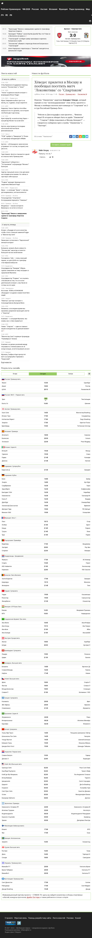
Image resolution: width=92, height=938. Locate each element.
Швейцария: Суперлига (13, 650)
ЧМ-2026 (26, 9)
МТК (3, 613)
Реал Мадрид (85, 442)
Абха (88, 629)
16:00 (46, 403)
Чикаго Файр (85, 771)
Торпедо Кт (86, 854)
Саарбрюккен (6, 486)
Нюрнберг (87, 492)
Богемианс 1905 (84, 692)
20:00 (46, 547)
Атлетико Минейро (84, 720)
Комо (88, 454)
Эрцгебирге (6, 489)
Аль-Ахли (5, 629)
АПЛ (6, 90)
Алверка (87, 550)
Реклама (70, 918)
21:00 (46, 566)
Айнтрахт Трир (6, 509)
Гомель (87, 670)
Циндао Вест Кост (8, 746)
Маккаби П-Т (6, 866)
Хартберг (87, 642)
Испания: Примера (11, 431)
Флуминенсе (6, 717)
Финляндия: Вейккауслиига (14, 826)
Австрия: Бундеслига (12, 638)
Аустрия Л (86, 645)
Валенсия (5, 438)
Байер (88, 479)
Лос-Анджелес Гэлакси (82, 774)
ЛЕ (6, 15)
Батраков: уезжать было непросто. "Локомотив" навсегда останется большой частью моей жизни (13, 250)
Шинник (87, 403)
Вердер (87, 499)
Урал (3, 399)
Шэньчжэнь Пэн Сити (9, 736)
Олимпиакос (6, 708)
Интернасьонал (7, 720)
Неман (88, 673)
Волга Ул (5, 403)
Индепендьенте (7, 814)
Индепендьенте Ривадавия (80, 814)
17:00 (46, 416)
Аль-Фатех (5, 623)
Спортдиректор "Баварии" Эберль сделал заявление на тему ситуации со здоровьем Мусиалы (15, 270)
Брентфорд (5, 426)
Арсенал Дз (86, 666)
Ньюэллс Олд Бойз (8, 817)
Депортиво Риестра (83, 820)
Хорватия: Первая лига (13, 752)
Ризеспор (5, 598)
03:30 (46, 788)
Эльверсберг (85, 502)
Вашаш (4, 610)
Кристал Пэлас (85, 422)
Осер (88, 521)
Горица (88, 755)
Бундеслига (9, 266)
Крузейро (5, 724)
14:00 (46, 479)
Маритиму (5, 544)
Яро (3, 833)
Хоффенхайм (85, 489)
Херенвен (5, 570)
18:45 (46, 623)
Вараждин (86, 759)
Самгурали (86, 857)
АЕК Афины (6, 705)
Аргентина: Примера (12, 803)
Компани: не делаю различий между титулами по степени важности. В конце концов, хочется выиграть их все (15, 346)
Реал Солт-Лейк (85, 768)
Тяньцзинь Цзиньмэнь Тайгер (80, 733)
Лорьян (87, 528)
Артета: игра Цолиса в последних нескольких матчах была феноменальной (13, 128)
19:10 (46, 626)
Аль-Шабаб (86, 633)
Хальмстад (86, 842)
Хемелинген (6, 496)
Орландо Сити (7, 768)
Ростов (87, 386)
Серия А (7, 298)
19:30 (46, 426)
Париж (88, 535)
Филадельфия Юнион (82, 794)
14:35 (46, 736)
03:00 (46, 817)
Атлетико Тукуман (8, 810)
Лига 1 (7, 134)
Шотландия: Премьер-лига (14, 879)
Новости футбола (40, 73)
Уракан (4, 820)
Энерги (4, 482)
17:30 (46, 544)
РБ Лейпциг (86, 509)
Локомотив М (82, 94)
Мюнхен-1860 (6, 512)
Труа (3, 535)
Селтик (87, 882)
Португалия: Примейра (13, 540)
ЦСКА (4, 389)
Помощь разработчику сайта (39, 918)
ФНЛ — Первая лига (11, 98)
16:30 (46, 486)
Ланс (3, 521)
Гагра (88, 851)
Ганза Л (4, 499)
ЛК (11, 15)
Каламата (5, 701)
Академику (86, 544)
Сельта (87, 438)
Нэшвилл (5, 788)
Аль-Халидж (6, 633)
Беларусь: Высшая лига (13, 663)
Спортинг (5, 550)
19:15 (46, 582)
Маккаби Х (5, 873)
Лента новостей (9, 73)
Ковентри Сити (77, 29)
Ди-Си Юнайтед (85, 784)
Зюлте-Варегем (7, 579)
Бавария (8, 342)
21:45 (46, 457)
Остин (4, 794)
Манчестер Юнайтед (83, 413)
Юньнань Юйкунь (84, 743)
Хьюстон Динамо (84, 791)
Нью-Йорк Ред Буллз (8, 771)
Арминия (87, 506)
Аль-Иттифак (86, 623)
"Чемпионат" (48, 136)
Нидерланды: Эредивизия (14, 556)
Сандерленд (86, 416)
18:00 (46, 386)
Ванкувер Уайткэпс (8, 798)
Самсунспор (86, 598)
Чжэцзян (87, 736)
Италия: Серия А (10, 447)
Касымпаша (86, 594)
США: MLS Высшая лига (13, 764)
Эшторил (5, 547)
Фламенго (86, 724)
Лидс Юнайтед (85, 419)
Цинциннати (6, 781)
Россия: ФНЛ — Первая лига (14, 395)
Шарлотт (5, 784)
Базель (87, 657)
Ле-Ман (4, 525)
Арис (88, 701)
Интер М (4, 451)
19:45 (46, 563)
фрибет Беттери (33, 897)
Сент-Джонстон (7, 882)
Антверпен (5, 585)
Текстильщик (85, 399)
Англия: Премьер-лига (72, 39)
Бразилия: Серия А (11, 713)
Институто (86, 810)
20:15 (46, 389)
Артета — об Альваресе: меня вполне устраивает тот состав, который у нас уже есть (14, 146)
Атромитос (86, 708)
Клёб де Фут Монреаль (9, 774)
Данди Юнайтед (7, 889)
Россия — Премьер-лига (67, 94)
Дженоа (4, 461)
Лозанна (87, 654)
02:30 (46, 724)
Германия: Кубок (11, 475)
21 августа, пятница (9, 225)
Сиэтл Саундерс (84, 781)
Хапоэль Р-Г (86, 873)
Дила (3, 854)
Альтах (4, 642)
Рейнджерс (6, 886)
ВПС (88, 829)
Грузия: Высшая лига (12, 847)
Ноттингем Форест (8, 419)
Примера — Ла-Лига (11, 196)
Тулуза (4, 531)
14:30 (46, 413)
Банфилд (87, 817)
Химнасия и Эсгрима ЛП (10, 807)
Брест (88, 525)
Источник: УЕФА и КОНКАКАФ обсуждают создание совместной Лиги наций (15, 293)
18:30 (46, 613)
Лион (88, 531)
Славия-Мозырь (7, 670)
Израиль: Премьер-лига (13, 863)
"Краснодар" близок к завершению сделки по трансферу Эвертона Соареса (14, 216)
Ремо (88, 717)
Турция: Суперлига (11, 591)
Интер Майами (7, 778)
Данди (88, 889)
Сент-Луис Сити (7, 791)
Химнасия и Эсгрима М (82, 807)
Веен (3, 479)
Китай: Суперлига (11, 729)
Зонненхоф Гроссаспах (10, 506)
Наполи (87, 461)
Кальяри (87, 457)
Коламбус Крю (85, 788)
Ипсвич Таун (6, 416)
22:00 (46, 570)
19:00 (46, 506)
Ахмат (4, 386)
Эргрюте (4, 842)
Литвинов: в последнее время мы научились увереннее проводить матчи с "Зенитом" (15, 311)
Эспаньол (5, 442)
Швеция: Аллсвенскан (12, 838)
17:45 (46, 673)
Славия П (5, 692)
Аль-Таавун (86, 626)
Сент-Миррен (85, 886)
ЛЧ (2, 15)
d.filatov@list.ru (26, 930)
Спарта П (87, 682)
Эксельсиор (86, 566)
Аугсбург (87, 482)
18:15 (46, 521)
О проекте (9, 918)
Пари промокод (76, 9)
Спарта (4, 563)
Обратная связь (20, 918)
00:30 (46, 720)
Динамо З (5, 759)
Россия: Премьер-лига (12, 379)
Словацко (86, 689)
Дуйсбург (5, 502)
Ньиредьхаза (85, 613)
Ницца (4, 528)
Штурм (4, 645)
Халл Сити (5, 413)
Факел (4, 383)
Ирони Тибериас (7, 870)
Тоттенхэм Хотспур (83, 426)
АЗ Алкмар (86, 560)
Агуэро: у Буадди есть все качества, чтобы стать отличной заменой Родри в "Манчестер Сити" (15, 232)
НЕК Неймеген (7, 566)
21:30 (46, 470)
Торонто (87, 778)
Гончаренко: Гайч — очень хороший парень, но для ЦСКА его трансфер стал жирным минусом (14, 260)
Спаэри (4, 857)
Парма (4, 457)
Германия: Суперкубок (13, 466)
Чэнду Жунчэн (7, 740)
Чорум (4, 594)
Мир (88, 9)
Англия (43, 9)
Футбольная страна (23, 928)
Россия (35, 9)
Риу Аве (87, 547)
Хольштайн (86, 512)
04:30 (46, 798)
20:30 (46, 438)
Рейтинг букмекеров (11, 9)
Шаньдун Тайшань (84, 746)
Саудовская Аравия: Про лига (15, 619)
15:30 (46, 383)
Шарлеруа (5, 582)
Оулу (88, 833)
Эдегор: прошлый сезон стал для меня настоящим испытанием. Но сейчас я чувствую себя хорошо (15, 174)
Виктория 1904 (7, 492)
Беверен (87, 579)
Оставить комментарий (61, 145)
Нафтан (4, 673)
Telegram (18, 932)
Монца (88, 451)
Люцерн (4, 654)
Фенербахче (6, 601)
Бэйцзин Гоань (7, 743)
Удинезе (5, 454)
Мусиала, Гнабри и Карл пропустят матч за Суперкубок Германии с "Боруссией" (13, 357)
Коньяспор (86, 601)
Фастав (4, 686)
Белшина (5, 666)
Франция (63, 9)
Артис (4, 682)
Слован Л (87, 686)
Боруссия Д (6, 470)
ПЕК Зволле (86, 570)
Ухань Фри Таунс (7, 733)
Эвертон (5, 422)
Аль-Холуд (5, 626)
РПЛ (6, 82)
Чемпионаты (9, 288)
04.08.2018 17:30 (55, 150)
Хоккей (78, 918)
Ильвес (4, 829)
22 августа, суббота (9, 79)
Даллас (87, 798)
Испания (53, 9)
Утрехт (88, 563)
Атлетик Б (5, 435)
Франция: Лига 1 (10, 518)
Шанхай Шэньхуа (84, 740)
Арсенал (67, 29)
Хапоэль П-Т (86, 870)
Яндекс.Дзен (9, 932)
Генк (88, 585)
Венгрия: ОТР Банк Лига (13, 607)
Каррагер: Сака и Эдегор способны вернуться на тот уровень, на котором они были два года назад (15, 110)
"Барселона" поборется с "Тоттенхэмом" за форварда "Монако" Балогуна (15, 164)
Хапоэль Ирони (85, 866)
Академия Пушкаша (83, 610)
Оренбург (87, 383)
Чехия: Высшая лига (12, 679)
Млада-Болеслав (8, 689)
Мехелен (87, 582)
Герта (88, 486)
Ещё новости (6, 362)
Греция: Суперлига (11, 698)
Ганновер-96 (86, 496)
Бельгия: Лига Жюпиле (13, 575)
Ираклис (87, 705)
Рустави (4, 851)
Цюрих (4, 657)
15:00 (46, 743)
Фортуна (5, 560)
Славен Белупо (7, 755)
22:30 (46, 442)
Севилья (87, 435)
